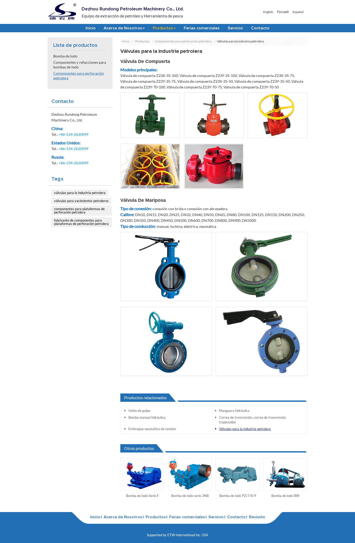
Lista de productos (75, 45)
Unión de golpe (139, 411)
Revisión (257, 517)
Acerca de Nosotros (123, 517)
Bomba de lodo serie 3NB (190, 496)
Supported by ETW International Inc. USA (177, 535)
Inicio (91, 28)
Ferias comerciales (202, 28)
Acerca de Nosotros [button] (123, 28)
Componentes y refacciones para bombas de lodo (79, 64)
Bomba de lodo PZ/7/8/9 (237, 496)
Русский (283, 12)
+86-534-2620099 (73, 134)
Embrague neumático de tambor (152, 429)
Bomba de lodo (65, 56)
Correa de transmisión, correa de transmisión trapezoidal (252, 419)
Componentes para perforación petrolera (183, 41)
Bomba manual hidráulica (147, 417)
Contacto (260, 28)
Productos (142, 41)
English (268, 12)
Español (298, 12)
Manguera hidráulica (234, 411)
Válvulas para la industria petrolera (245, 429)
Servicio (235, 28)
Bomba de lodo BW (285, 496)
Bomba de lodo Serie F (142, 496)
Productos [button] (163, 28)
